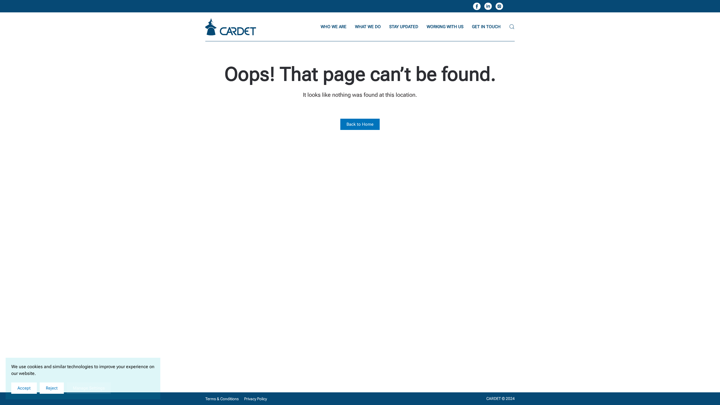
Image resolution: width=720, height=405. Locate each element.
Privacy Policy (255, 399)
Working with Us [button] (445, 26)
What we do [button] (368, 26)
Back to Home (360, 124)
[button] (512, 26)
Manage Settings (89, 388)
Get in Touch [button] (486, 26)
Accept (24, 388)
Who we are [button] (333, 26)
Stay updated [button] (403, 26)
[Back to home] (231, 26)
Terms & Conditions (222, 399)
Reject (52, 388)
